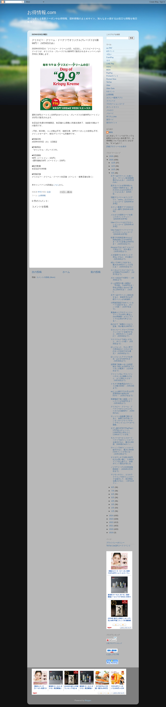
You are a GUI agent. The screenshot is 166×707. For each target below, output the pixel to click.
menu (108, 67)
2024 (111, 516)
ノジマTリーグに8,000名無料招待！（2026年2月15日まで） (122, 469)
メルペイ (110, 113)
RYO (111, 132)
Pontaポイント (112, 76)
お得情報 (42, 196)
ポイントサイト (112, 107)
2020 (111, 529)
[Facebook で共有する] (68, 192)
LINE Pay (110, 64)
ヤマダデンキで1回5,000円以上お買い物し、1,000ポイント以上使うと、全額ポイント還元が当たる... (122, 460)
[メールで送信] (61, 192)
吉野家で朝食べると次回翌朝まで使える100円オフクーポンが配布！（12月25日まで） (122, 367)
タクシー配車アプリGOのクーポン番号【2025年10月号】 (122, 209)
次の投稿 (37, 272)
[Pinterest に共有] (71, 192)
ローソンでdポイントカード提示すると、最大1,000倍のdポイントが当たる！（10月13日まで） (122, 451)
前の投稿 (96, 272)
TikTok (109, 82)
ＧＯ (108, 60)
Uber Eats (110, 88)
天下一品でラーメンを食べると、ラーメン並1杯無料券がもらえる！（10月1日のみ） (122, 179)
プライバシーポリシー (115, 543)
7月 (113, 491)
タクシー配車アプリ (114, 98)
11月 (113, 166)
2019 (111, 533)
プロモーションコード (115, 104)
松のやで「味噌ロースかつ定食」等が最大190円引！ (122, 325)
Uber (108, 85)
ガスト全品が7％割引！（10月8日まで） (122, 279)
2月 (113, 508)
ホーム (66, 272)
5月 (113, 498)
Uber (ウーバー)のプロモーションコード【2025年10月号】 (122, 224)
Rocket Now (111, 79)
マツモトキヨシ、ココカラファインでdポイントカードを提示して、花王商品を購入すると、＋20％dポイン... (122, 479)
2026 (111, 156)
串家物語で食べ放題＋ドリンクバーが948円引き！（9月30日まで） (122, 401)
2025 (111, 160)
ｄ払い (109, 54)
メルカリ (110, 110)
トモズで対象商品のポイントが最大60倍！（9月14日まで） (122, 386)
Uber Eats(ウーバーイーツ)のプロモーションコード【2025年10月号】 (122, 232)
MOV (108, 70)
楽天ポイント (111, 123)
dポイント (110, 51)
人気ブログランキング (114, 643)
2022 (111, 522)
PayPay (109, 73)
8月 (113, 487)
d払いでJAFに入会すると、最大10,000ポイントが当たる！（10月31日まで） (122, 265)
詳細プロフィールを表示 (116, 146)
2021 (111, 526)
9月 (113, 173)
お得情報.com (41, 12)
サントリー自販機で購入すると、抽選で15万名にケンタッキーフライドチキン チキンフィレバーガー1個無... (122, 420)
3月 (113, 504)
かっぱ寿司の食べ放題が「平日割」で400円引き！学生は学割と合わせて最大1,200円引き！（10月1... (122, 287)
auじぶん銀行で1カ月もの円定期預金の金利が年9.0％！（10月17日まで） (122, 393)
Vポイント (110, 91)
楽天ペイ (110, 120)
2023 (111, 519)
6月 (113, 494)
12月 (113, 163)
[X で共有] (66, 192)
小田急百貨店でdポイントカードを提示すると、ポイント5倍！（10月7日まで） (122, 306)
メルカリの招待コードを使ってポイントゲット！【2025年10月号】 (122, 217)
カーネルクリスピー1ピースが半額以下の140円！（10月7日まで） (122, 272)
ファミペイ (110, 101)
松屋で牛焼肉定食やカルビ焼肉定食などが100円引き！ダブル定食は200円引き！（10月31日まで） (122, 241)
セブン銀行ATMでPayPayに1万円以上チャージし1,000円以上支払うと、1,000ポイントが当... (122, 431)
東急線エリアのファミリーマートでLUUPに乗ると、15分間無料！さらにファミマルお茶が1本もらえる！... (122, 316)
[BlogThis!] (63, 192)
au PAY (109, 48)
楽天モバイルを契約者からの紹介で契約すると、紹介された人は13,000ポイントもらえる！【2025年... (122, 190)
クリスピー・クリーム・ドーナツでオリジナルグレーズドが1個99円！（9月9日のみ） (122, 410)
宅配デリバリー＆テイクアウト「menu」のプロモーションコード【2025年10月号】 (122, 200)
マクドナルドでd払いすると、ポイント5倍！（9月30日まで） (122, 341)
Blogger (88, 700)
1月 (113, 511)
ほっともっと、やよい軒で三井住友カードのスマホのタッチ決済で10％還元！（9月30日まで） (122, 350)
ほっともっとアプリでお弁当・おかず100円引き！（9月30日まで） (122, 359)
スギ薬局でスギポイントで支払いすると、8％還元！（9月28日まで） (122, 257)
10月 (113, 169)
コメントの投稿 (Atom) (45, 277)
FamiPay (110, 57)
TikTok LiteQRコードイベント (118, 546)
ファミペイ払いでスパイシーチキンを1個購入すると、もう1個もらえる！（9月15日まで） (122, 377)
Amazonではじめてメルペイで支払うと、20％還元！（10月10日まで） (122, 249)
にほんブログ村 (112, 654)
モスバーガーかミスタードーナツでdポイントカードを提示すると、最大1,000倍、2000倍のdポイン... (122, 441)
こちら (56, 185)
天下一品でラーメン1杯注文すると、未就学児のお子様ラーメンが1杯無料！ (122, 297)
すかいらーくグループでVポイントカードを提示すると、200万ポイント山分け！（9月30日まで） (122, 333)
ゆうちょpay (111, 116)
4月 (113, 501)
